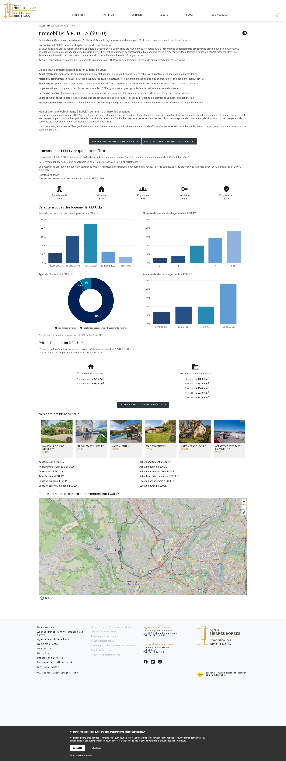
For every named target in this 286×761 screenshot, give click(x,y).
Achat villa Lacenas (101, 650)
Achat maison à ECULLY (51, 462)
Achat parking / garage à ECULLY (56, 466)
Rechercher (78, 15)
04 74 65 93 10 (157, 635)
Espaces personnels (265, 15)
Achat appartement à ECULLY (155, 462)
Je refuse (96, 747)
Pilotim (75, 673)
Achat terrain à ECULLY (51, 471)
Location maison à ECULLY (53, 481)
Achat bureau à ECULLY (51, 476)
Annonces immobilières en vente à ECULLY (114, 141)
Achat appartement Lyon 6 (104, 636)
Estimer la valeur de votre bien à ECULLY (143, 405)
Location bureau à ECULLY (153, 485)
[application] (91, 242)
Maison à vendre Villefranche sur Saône (111, 627)
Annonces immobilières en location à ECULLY (169, 141)
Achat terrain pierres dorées (105, 655)
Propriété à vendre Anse (103, 631)
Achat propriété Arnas (102, 641)
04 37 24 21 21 (157, 652)
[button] (67, 328)
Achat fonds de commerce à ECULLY (159, 476)
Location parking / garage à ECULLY (58, 485)
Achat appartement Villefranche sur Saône (113, 645)
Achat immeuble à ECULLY (153, 466)
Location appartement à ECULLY (156, 481)
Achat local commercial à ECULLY (157, 471)
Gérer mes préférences (81, 755)
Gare (49, 598)
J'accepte (77, 748)
